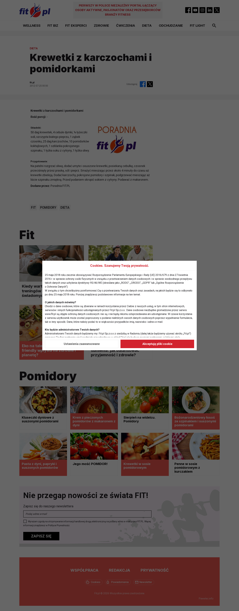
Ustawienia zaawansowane (82, 344)
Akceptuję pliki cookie (157, 344)
